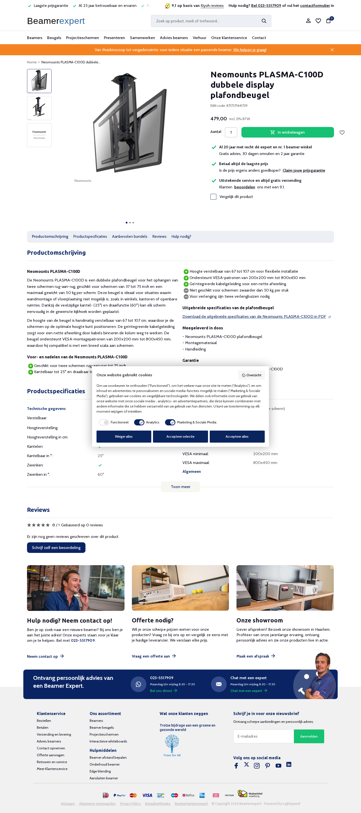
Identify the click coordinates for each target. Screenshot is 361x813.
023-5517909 (83, 640)
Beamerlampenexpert (191, 804)
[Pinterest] (268, 766)
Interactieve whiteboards (108, 741)
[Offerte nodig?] (180, 588)
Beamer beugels (102, 727)
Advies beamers (174, 37)
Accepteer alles (237, 436)
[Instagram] (257, 766)
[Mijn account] (308, 21)
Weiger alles (124, 436)
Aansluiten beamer (104, 778)
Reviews (159, 236)
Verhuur (199, 37)
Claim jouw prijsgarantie (304, 170)
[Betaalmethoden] (106, 795)
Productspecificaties (90, 236)
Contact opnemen (51, 748)
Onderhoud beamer (105, 764)
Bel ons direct (161, 690)
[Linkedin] (288, 766)
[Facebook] (236, 766)
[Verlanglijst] (318, 21)
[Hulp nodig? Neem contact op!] (76, 588)
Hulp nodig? (181, 236)
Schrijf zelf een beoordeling (56, 547)
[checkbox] (112, 422)
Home (32, 62)
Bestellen (44, 720)
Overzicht (254, 375)
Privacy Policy (130, 804)
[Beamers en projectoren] (57, 21)
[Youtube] (278, 766)
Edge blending (100, 771)
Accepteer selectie (180, 436)
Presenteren (114, 37)
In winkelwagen (291, 132)
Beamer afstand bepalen (108, 757)
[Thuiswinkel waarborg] (250, 793)
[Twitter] (246, 766)
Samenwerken (142, 37)
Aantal (215, 132)
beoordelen (244, 187)
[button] (126, 223)
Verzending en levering (54, 734)
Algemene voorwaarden (97, 804)
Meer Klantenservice (52, 769)
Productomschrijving (50, 236)
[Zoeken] (264, 20)
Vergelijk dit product (236, 197)
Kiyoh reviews (212, 5)
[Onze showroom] (285, 588)
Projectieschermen (82, 37)
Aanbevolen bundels (129, 236)
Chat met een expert (246, 690)
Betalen (42, 727)
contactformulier (315, 5)
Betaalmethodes (158, 804)
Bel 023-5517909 (266, 5)
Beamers (34, 37)
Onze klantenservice (229, 37)
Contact (259, 37)
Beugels (54, 37)
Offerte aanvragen (50, 755)
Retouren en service (52, 762)
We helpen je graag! (249, 49)
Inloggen (68, 804)
